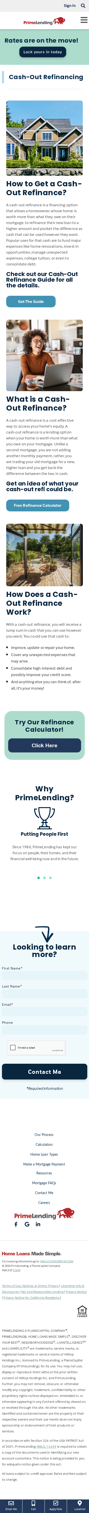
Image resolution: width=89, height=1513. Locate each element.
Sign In (70, 5)
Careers (44, 1203)
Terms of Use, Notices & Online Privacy (30, 1286)
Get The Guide (31, 301)
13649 (16, 1270)
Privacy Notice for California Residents (31, 1297)
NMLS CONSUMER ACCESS (56, 1261)
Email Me (11, 1509)
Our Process (44, 1135)
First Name (12, 968)
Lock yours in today (42, 52)
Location (81, 1509)
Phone (7, 1022)
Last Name (12, 986)
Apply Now (56, 1509)
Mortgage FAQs (44, 1183)
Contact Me (44, 1071)
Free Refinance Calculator (38, 505)
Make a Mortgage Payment (44, 1164)
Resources (44, 1173)
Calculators (44, 1145)
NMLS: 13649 (46, 1446)
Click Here (44, 745)
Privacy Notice (76, 1291)
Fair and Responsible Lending (42, 1291)
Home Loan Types (44, 1154)
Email (7, 1004)
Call (33, 1509)
